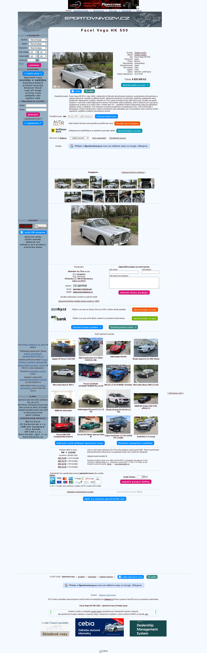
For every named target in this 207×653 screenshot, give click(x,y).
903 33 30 (62, 467)
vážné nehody (33, 239)
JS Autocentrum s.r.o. (33, 424)
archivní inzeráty (33, 85)
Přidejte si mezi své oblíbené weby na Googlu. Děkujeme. (110, 146)
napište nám (33, 98)
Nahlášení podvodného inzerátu (80, 492)
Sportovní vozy (33, 78)
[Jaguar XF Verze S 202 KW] (63, 357)
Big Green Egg (98, 11)
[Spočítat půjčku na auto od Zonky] (58, 311)
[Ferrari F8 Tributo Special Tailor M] (90, 432)
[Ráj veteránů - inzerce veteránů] (40, 228)
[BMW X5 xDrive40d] (63, 408)
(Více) (21, 63)
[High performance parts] (103, 8)
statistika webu (33, 247)
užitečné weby (33, 237)
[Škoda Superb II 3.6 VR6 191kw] (146, 357)
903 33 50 (62, 464)
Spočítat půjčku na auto (135, 85)
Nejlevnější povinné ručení (31, 365)
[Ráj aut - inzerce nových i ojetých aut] (26, 228)
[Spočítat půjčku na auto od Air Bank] (58, 320)
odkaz (109, 464)
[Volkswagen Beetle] (118, 354)
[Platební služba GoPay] (75, 484)
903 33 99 (62, 458)
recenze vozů (33, 93)
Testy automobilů (99, 138)
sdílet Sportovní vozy (131, 577)
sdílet (77, 91)
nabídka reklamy (106, 577)
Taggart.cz (108, 599)
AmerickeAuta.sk (33, 437)
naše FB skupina (34, 232)
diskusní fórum (33, 88)
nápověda (92, 577)
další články (33, 415)
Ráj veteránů (126, 11)
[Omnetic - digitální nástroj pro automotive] (148, 636)
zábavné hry (33, 242)
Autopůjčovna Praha (80, 11)
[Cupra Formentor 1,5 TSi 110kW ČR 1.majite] (118, 433)
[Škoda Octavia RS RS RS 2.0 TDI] (118, 408)
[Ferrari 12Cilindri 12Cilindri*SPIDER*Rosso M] (90, 382)
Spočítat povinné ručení (123, 327)
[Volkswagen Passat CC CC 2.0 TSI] (90, 407)
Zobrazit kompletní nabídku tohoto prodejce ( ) (79, 301)
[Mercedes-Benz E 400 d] (63, 383)
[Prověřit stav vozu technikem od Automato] (58, 125)
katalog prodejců (33, 83)
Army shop (113, 11)
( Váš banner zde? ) (175, 393)
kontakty (81, 577)
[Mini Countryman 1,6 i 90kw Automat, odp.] (90, 356)
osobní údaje (96, 611)
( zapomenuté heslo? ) (33, 119)
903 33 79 (62, 461)
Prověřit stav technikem (127, 123)
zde (146, 614)
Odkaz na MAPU (79, 281)
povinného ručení (37, 371)
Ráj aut (139, 11)
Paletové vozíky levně (107, 595)
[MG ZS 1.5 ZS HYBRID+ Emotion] (118, 383)
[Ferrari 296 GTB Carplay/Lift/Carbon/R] (63, 432)
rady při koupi (33, 90)
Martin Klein (33, 422)
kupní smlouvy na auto (33, 345)
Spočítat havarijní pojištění (87, 327)
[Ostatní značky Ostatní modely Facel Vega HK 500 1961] (104, 245)
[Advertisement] (175, 57)
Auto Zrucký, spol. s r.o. (33, 434)
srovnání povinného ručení (33, 380)
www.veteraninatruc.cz (83, 292)
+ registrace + (33, 123)
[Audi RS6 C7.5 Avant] (146, 435)
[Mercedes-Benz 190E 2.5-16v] (146, 383)
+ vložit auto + (33, 73)
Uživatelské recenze (117, 138)
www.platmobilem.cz (122, 464)
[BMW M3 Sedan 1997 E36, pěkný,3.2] (146, 404)
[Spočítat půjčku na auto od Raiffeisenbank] (58, 132)
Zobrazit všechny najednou (133, 172)
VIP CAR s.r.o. (33, 432)
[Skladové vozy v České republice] (55, 636)
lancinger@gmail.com (82, 289)
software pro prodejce (33, 245)
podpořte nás (33, 96)
